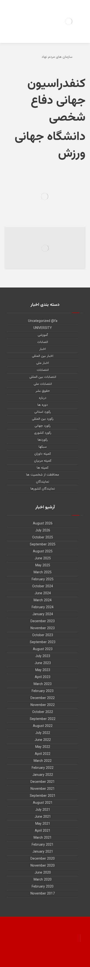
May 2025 (42, 565)
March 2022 (43, 761)
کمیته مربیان (42, 461)
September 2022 (42, 719)
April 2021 (42, 831)
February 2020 (43, 886)
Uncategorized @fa (42, 321)
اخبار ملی (42, 363)
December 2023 (42, 621)
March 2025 (43, 572)
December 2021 (42, 782)
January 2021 (42, 852)
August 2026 (43, 523)
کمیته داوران (42, 454)
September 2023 (42, 642)
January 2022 (42, 775)
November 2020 (42, 866)
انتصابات (43, 370)
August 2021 (43, 803)
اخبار (42, 349)
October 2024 (42, 586)
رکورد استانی (42, 412)
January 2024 (42, 614)
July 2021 (42, 810)
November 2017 (42, 893)
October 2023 (42, 635)
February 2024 (43, 607)
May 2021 (42, 824)
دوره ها (42, 405)
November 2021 (42, 789)
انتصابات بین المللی (42, 377)
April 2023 (42, 677)
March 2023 (43, 684)
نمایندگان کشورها (42, 488)
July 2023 (42, 656)
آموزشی (43, 335)
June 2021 (43, 817)
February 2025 (43, 579)
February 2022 (43, 768)
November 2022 (42, 705)
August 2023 (43, 649)
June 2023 (43, 663)
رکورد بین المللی (43, 419)
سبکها (43, 447)
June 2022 (43, 740)
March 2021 (43, 838)
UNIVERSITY (42, 328)
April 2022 (42, 754)
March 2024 (43, 600)
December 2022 (42, 698)
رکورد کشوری (42, 433)
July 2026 (42, 530)
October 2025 (42, 537)
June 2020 (43, 873)
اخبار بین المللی (42, 356)
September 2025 (42, 544)
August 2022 (43, 726)
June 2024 (43, 593)
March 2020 (43, 879)
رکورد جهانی (43, 426)
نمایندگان (42, 481)
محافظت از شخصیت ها (42, 474)
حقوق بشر (43, 391)
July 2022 (42, 733)
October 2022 (42, 712)
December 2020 (42, 859)
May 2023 (42, 670)
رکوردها (43, 440)
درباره (42, 398)
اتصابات (42, 342)
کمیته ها (42, 467)
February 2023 (43, 691)
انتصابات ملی (43, 384)
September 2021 (42, 796)
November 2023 (42, 628)
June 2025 (43, 558)
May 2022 (42, 747)
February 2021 (43, 845)
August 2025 (43, 551)
